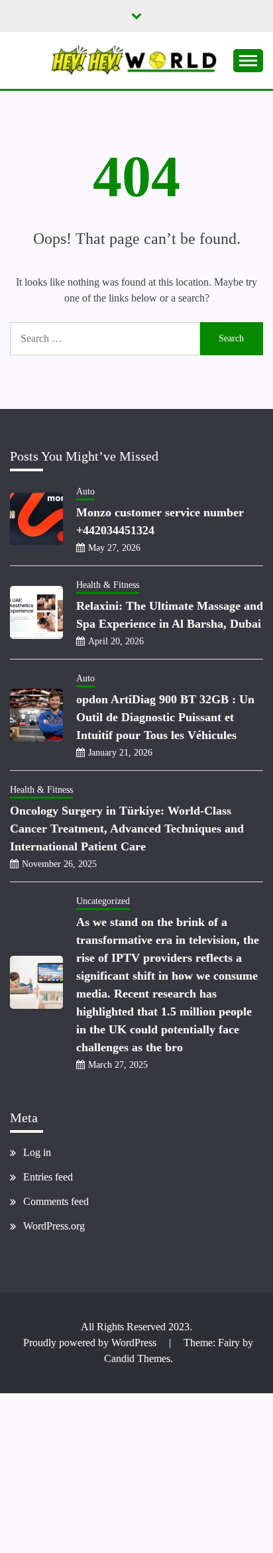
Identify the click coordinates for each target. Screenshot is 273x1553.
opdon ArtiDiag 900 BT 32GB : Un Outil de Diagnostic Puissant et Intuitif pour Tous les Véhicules (165, 717)
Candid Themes (137, 1358)
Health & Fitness (107, 585)
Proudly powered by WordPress (91, 1342)
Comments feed (56, 1201)
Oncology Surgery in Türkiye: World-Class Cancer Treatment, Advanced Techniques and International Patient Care (127, 828)
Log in (37, 1152)
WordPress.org (54, 1226)
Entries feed (48, 1176)
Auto (85, 491)
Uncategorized (103, 901)
